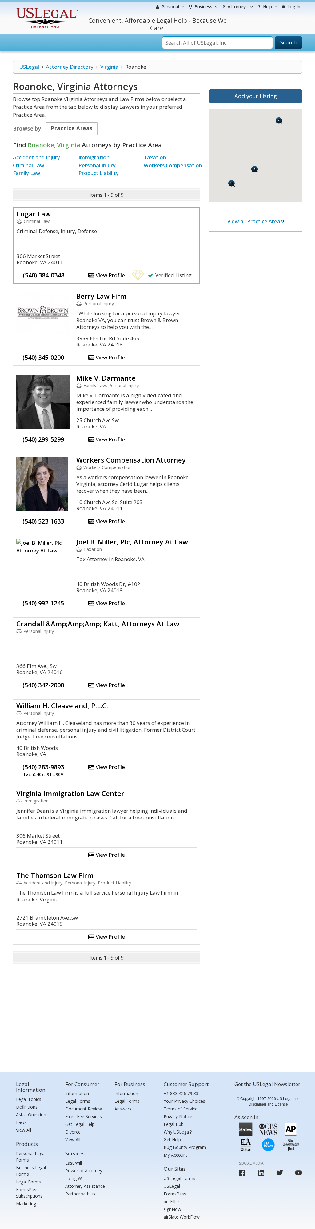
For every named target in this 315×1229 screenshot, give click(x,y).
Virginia (109, 66)
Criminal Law (28, 165)
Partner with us (80, 1194)
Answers (122, 1109)
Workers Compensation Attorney (131, 459)
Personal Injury (97, 165)
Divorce (73, 1132)
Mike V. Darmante (106, 377)
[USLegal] (46, 8)
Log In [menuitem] (293, 7)
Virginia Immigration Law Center (70, 793)
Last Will (73, 1163)
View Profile (109, 275)
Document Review (83, 1109)
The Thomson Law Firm (55, 875)
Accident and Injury (36, 157)
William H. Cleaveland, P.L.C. (62, 705)
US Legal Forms (179, 1178)
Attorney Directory (70, 66)
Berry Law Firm (101, 296)
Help (267, 7)
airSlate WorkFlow (182, 1217)
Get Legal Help (79, 1124)
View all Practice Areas (255, 221)
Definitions (27, 1107)
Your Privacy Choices (184, 1101)
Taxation (155, 157)
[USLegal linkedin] (261, 1173)
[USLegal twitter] (280, 1173)
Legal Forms (28, 1182)
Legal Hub (174, 1124)
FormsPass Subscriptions (29, 1193)
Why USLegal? (178, 1132)
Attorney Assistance (85, 1186)
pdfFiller (171, 1201)
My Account (175, 1155)
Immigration (94, 157)
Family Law (26, 172)
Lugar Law (34, 213)
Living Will (75, 1178)
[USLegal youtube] (298, 1173)
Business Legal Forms (31, 1171)
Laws (21, 1122)
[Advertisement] (255, 276)
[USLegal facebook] (242, 1173)
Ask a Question (31, 1115)
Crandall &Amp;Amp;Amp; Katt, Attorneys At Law (97, 623)
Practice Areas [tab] (72, 128)
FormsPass (175, 1194)
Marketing (26, 1204)
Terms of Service (180, 1109)
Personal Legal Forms (31, 1156)
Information (77, 1093)
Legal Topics (28, 1099)
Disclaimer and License (268, 1104)
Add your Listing (255, 96)
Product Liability (98, 172)
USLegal (29, 66)
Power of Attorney (83, 1171)
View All (23, 1130)
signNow (172, 1209)
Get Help (172, 1139)
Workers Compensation (173, 165)
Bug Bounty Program (185, 1147)
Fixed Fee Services (83, 1116)
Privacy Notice (178, 1116)
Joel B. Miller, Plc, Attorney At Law (132, 541)
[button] (279, 121)
